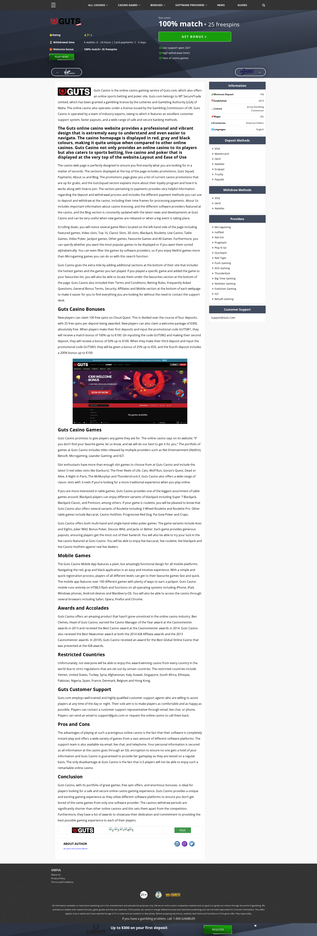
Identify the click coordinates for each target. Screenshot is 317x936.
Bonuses (156, 5)
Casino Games (128, 5)
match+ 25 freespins (100, 49)
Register (218, 929)
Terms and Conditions (62, 882)
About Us (56, 874)
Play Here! (62, 56)
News (221, 5)
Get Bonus (193, 37)
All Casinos (96, 5)
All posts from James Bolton (75, 848)
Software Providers (189, 5)
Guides (242, 5)
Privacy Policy (58, 878)
